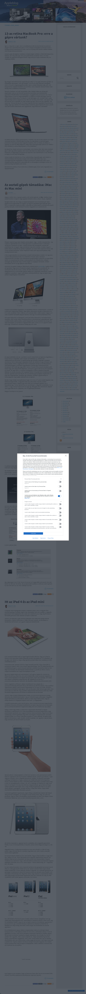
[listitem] (43, 479)
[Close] (66, 456)
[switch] (59, 482)
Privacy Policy (51, 538)
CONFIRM (33, 533)
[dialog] (43, 497)
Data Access (43, 538)
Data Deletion (35, 538)
